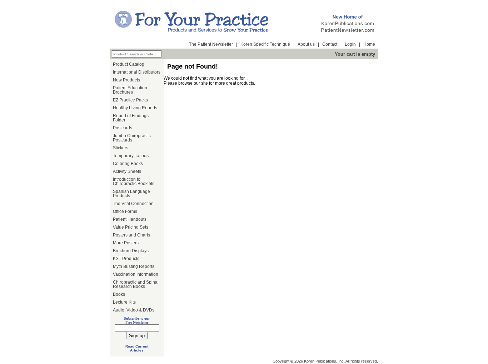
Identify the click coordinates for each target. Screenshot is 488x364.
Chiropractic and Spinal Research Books (136, 284)
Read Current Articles (136, 348)
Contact (329, 44)
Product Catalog (128, 64)
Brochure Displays (131, 250)
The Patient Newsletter (211, 44)
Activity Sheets (127, 171)
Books (119, 294)
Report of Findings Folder (131, 118)
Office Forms (125, 211)
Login (350, 44)
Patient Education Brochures (130, 90)
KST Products (126, 258)
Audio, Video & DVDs (133, 310)
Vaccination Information (135, 274)
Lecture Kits (124, 302)
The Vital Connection (133, 203)
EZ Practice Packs (130, 100)
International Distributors (136, 72)
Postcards (122, 127)
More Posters (126, 242)
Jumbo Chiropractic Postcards (132, 138)
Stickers (120, 147)
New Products (126, 80)
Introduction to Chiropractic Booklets (133, 181)
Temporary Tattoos (131, 155)
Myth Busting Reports (133, 266)
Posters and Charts (131, 235)
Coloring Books (128, 163)
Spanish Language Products (131, 193)
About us (306, 44)
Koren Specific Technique (265, 44)
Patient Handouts (129, 219)
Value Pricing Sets (130, 227)
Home (369, 44)
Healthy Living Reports (135, 107)
